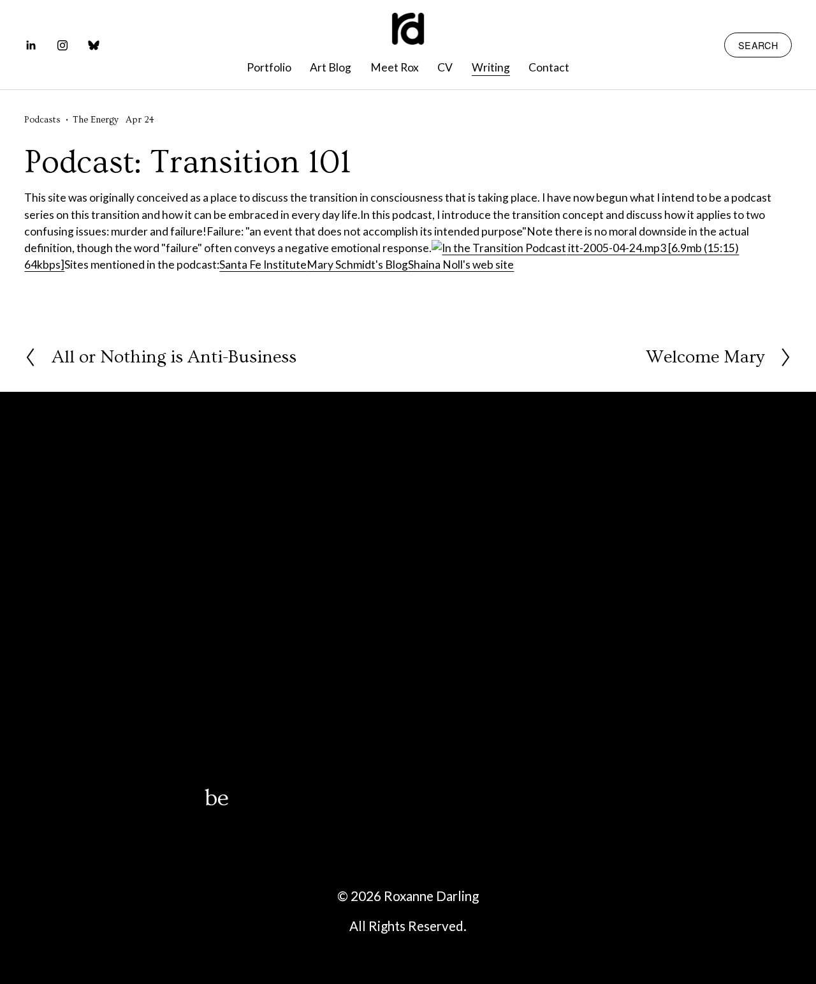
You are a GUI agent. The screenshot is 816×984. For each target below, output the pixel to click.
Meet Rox (394, 67)
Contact (548, 67)
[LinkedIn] (30, 45)
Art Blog (330, 67)
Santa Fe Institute (263, 264)
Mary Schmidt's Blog (357, 264)
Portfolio (269, 67)
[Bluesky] (93, 45)
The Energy (96, 120)
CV (445, 67)
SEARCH (758, 45)
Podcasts (42, 120)
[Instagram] (62, 45)
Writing (491, 67)
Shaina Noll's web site (461, 264)
